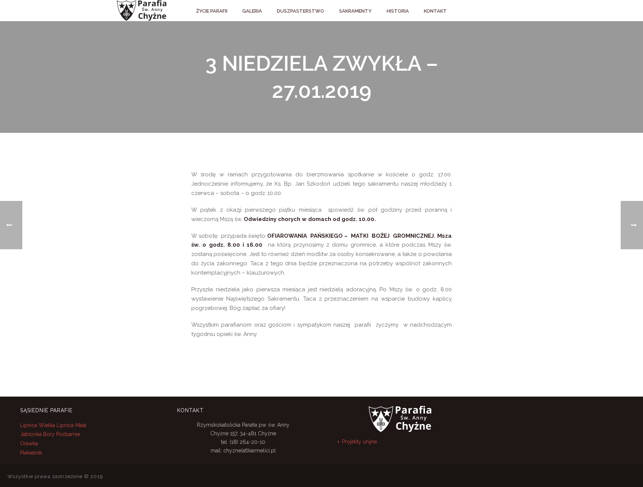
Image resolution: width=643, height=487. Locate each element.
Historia (398, 11)
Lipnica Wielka (38, 425)
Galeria (252, 11)
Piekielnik (31, 453)
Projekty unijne (359, 442)
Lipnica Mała (71, 425)
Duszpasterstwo (300, 11)
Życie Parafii (211, 11)
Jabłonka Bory (37, 434)
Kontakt (435, 11)
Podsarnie (68, 434)
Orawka (29, 443)
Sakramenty (355, 11)
